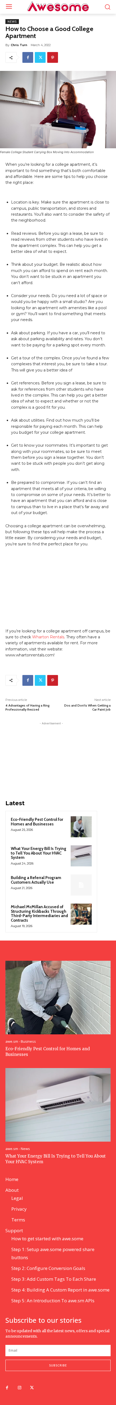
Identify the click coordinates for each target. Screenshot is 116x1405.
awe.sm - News (17, 1149)
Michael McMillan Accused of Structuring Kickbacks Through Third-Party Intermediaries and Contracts (39, 913)
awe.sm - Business (20, 1041)
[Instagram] (19, 1388)
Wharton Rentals (48, 637)
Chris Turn (19, 45)
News (12, 21)
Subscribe (58, 1365)
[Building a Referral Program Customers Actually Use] (81, 885)
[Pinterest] (52, 57)
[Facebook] (27, 57)
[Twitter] (40, 57)
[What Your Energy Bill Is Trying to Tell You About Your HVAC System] (81, 855)
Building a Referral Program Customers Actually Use (36, 880)
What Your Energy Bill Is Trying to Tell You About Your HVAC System (38, 853)
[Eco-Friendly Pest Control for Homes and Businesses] (81, 826)
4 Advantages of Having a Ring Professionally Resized (27, 707)
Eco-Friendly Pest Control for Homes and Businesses (37, 822)
